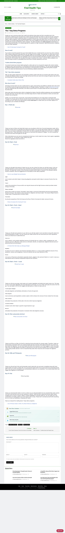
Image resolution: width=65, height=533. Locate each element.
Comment (8, 442)
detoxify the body (54, 87)
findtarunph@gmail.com (10, 32)
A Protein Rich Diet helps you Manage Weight (19, 245)
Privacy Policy (27, 486)
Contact (22, 486)
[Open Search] (58, 13)
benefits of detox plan (13, 424)
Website (44, 454)
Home (21, 13)
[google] (8, 7)
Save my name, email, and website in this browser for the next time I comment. (20, 459)
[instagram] (6, 7)
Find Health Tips (32, 8)
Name (8, 454)
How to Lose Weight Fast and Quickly (17, 174)
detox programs (26, 424)
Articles (42, 13)
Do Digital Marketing (41, 487)
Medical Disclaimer (34, 486)
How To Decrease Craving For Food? (16, 47)
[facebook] (4, 7)
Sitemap (45, 486)
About (19, 486)
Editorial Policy (40, 486)
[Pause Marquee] (59, 18)
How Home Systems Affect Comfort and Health (22, 477)
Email (25, 454)
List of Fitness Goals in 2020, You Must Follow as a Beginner (22, 403)
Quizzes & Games (35, 13)
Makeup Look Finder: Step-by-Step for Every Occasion (39, 17)
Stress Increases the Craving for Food (17, 202)
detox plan (20, 424)
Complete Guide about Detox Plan (16, 80)
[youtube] (10, 7)
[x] (7, 7)
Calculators (26, 13)
